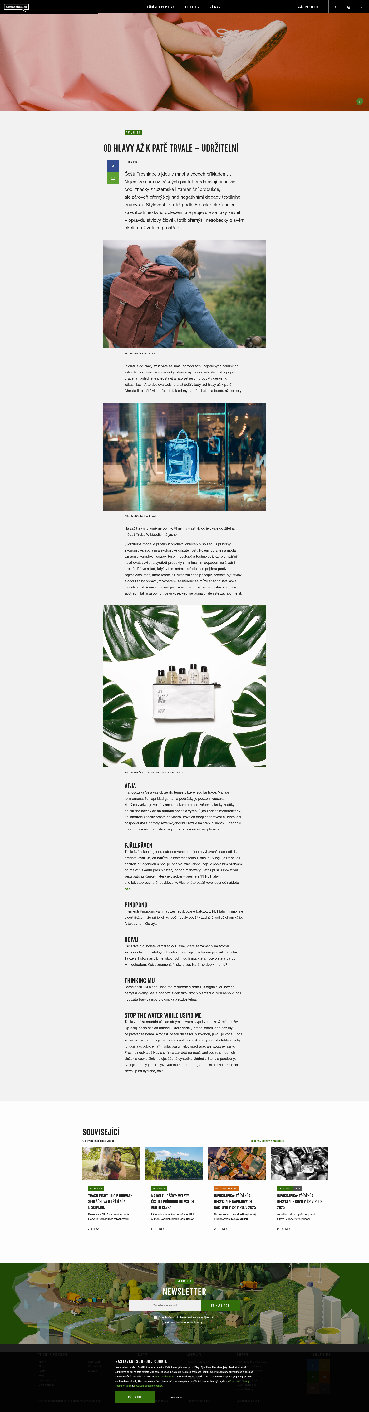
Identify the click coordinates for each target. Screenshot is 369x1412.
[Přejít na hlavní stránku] (27, 6)
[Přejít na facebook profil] (335, 6)
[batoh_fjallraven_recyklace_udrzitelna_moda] (184, 457)
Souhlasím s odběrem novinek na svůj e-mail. (187, 1320)
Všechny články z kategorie (267, 1140)
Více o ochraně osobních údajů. (184, 1322)
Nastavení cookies (165, 1376)
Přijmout (135, 1397)
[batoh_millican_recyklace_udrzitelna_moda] (184, 294)
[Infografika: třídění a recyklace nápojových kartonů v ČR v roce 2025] (237, 1163)
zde (127, 889)
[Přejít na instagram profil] (349, 6)
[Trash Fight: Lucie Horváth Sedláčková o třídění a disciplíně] (111, 1163)
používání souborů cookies (148, 1386)
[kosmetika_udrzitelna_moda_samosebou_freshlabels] (184, 686)
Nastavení (176, 1397)
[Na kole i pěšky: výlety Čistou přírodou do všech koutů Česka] (174, 1163)
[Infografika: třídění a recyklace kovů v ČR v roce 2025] (300, 1163)
